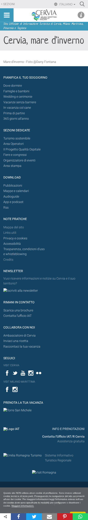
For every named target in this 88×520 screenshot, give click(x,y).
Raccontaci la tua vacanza (21, 346)
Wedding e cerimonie (17, 97)
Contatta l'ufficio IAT (17, 316)
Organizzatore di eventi (19, 160)
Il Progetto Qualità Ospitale (22, 149)
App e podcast (13, 202)
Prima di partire (14, 113)
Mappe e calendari (16, 191)
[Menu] (7, 15)
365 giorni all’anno (16, 119)
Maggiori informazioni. (23, 506)
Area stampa (12, 166)
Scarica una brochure (18, 310)
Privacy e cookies (15, 238)
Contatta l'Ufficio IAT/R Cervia (63, 436)
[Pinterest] (64, 516)
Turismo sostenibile (16, 138)
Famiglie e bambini (16, 91)
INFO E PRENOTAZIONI (68, 429)
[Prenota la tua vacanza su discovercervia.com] (17, 410)
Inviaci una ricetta (15, 341)
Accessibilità (12, 244)
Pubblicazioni (12, 185)
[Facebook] (18, 516)
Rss (6, 207)
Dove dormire (12, 86)
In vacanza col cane (17, 108)
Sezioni (9, 4)
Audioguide (11, 196)
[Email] (49, 516)
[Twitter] (34, 516)
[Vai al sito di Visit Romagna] (44, 472)
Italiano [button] (65, 4)
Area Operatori (13, 144)
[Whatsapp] (80, 516)
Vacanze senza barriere (19, 102)
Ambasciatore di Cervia (19, 335)
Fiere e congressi (15, 155)
